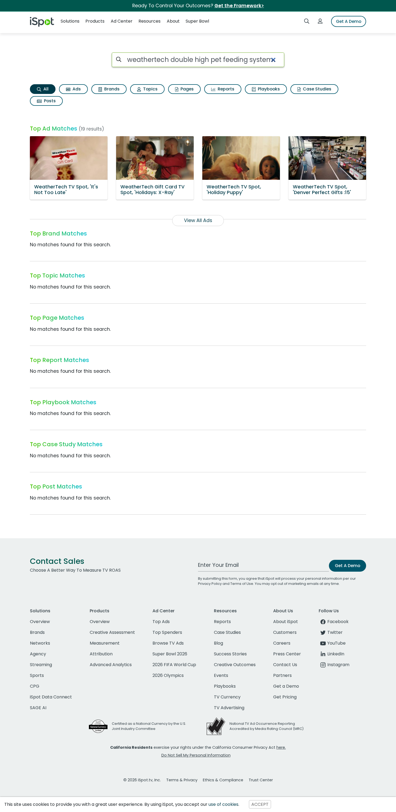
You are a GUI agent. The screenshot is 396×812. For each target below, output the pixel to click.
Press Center (287, 654)
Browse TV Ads (168, 643)
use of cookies (223, 804)
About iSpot (285, 621)
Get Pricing (285, 697)
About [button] (173, 21)
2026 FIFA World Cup (174, 665)
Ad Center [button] (122, 21)
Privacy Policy (210, 583)
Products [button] (95, 21)
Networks (40, 643)
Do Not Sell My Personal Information (196, 755)
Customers (285, 632)
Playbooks (268, 89)
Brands (111, 89)
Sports (37, 675)
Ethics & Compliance (223, 780)
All (45, 89)
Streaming (41, 665)
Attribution (101, 654)
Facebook (338, 621)
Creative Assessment (112, 632)
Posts (49, 101)
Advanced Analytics (111, 665)
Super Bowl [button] (197, 21)
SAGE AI (38, 708)
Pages (186, 89)
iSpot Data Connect (51, 697)
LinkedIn (335, 654)
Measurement (105, 643)
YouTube (336, 643)
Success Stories (230, 654)
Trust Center (261, 780)
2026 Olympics (168, 675)
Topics (150, 89)
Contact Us (285, 665)
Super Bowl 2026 (169, 654)
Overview (40, 621)
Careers (281, 643)
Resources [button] (149, 21)
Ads (76, 89)
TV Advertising (229, 708)
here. (281, 747)
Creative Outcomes (235, 665)
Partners (282, 675)
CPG (34, 686)
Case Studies (316, 89)
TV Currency (227, 697)
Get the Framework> (239, 5)
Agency (38, 654)
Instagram (338, 665)
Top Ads (161, 621)
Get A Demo (348, 21)
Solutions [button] (70, 21)
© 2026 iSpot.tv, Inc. (142, 780)
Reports (225, 89)
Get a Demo (286, 686)
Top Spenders (167, 632)
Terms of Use (241, 583)
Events (221, 675)
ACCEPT (260, 804)
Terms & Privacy (181, 780)
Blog (218, 643)
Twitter (335, 632)
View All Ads (198, 220)
